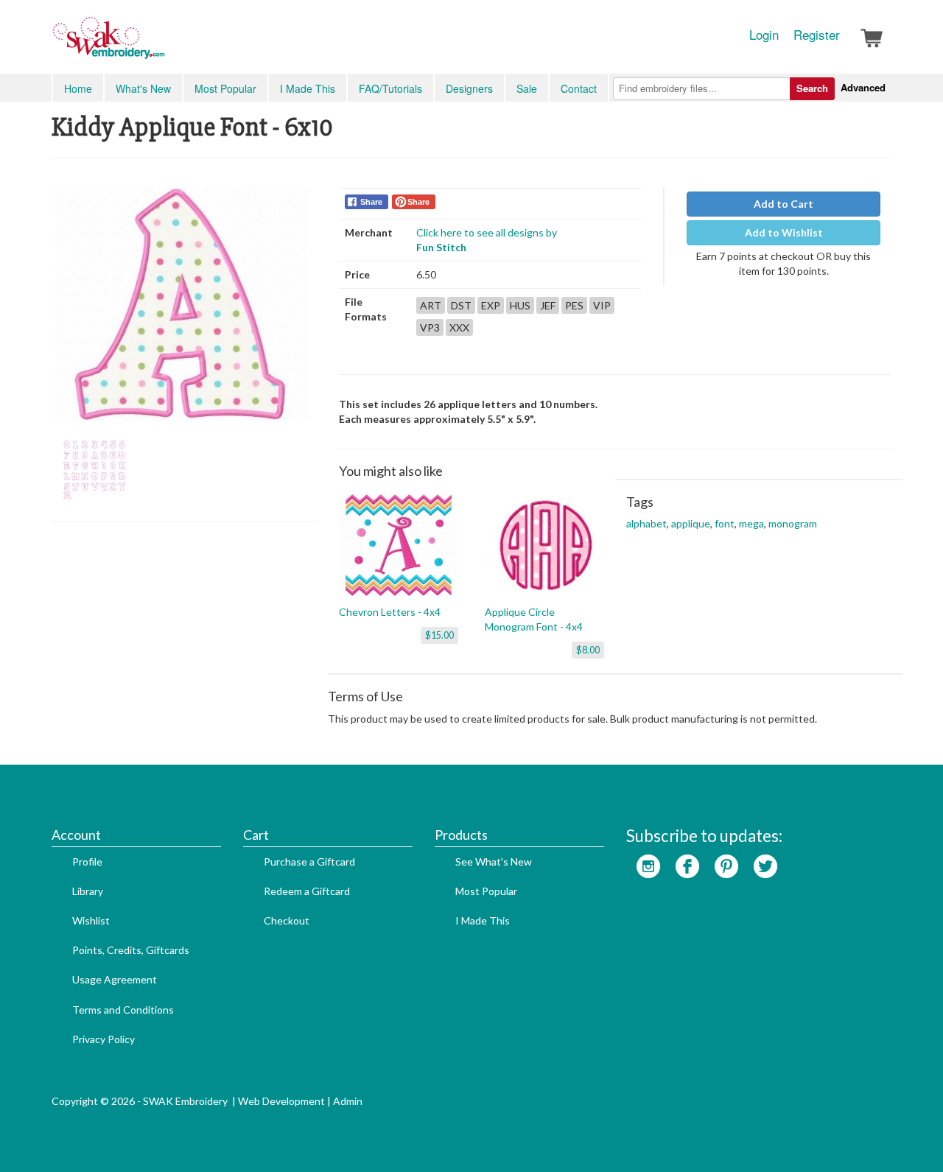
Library (87, 891)
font (725, 523)
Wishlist (91, 920)
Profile (87, 861)
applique (690, 523)
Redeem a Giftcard (307, 891)
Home (78, 88)
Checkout (286, 920)
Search (812, 88)
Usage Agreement (114, 979)
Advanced (863, 87)
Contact (579, 88)
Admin (347, 1101)
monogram (792, 523)
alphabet (646, 523)
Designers (469, 88)
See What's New (493, 861)
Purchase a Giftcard (309, 861)
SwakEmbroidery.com (162, 44)
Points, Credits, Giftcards (130, 950)
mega (751, 523)
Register (816, 34)
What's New (143, 88)
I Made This (307, 88)
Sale (526, 88)
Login (764, 34)
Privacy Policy (103, 1039)
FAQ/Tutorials (390, 88)
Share (371, 201)
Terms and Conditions (123, 1009)
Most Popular (225, 88)
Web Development (281, 1101)
